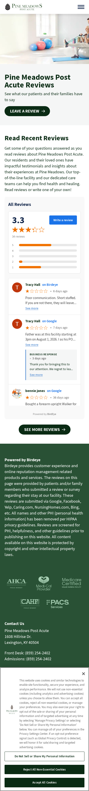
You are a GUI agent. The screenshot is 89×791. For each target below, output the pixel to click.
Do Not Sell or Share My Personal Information (45, 756)
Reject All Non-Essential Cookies (44, 769)
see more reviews (42, 429)
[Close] (84, 674)
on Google (49, 321)
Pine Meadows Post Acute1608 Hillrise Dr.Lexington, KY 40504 (27, 636)
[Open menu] (81, 7)
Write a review (63, 220)
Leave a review (24, 111)
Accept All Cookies (44, 782)
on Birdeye (50, 284)
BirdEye (51, 414)
